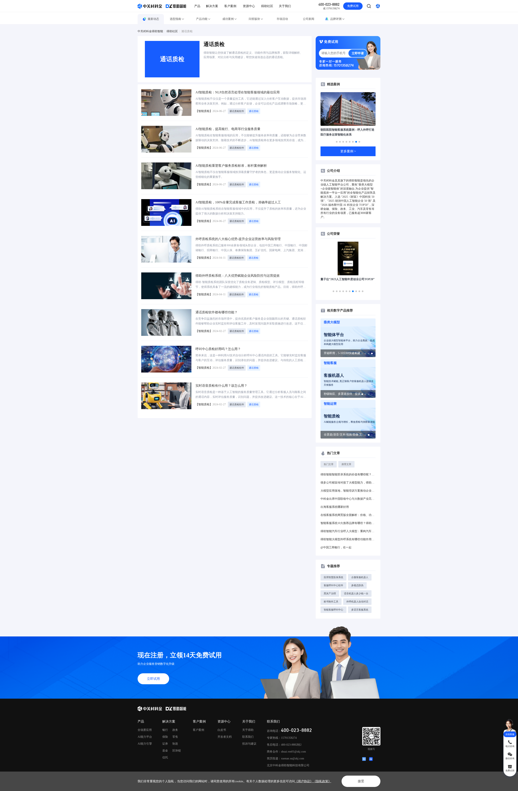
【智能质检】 (203, 111)
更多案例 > (348, 151)
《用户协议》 (304, 781)
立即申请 (358, 53)
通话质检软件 (236, 111)
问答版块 (254, 18)
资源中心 (249, 6)
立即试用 (153, 678)
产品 (197, 6)
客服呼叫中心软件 (333, 585)
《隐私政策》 (322, 781)
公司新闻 (308, 18)
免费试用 (353, 5)
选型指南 (175, 18)
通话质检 (187, 31)
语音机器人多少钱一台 (356, 593)
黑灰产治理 (330, 593)
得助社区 (267, 6)
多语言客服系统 (359, 609)
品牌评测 (336, 18)
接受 (361, 781)
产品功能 (201, 18)
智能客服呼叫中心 (333, 609)
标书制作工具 (331, 601)
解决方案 (212, 6)
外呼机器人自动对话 (357, 601)
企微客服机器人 (359, 577)
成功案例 (228, 18)
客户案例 (230, 6)
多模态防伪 (357, 585)
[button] (337, 142)
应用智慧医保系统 (333, 577)
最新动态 (153, 18)
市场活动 (282, 18)
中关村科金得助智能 (150, 31)
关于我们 (285, 6)
